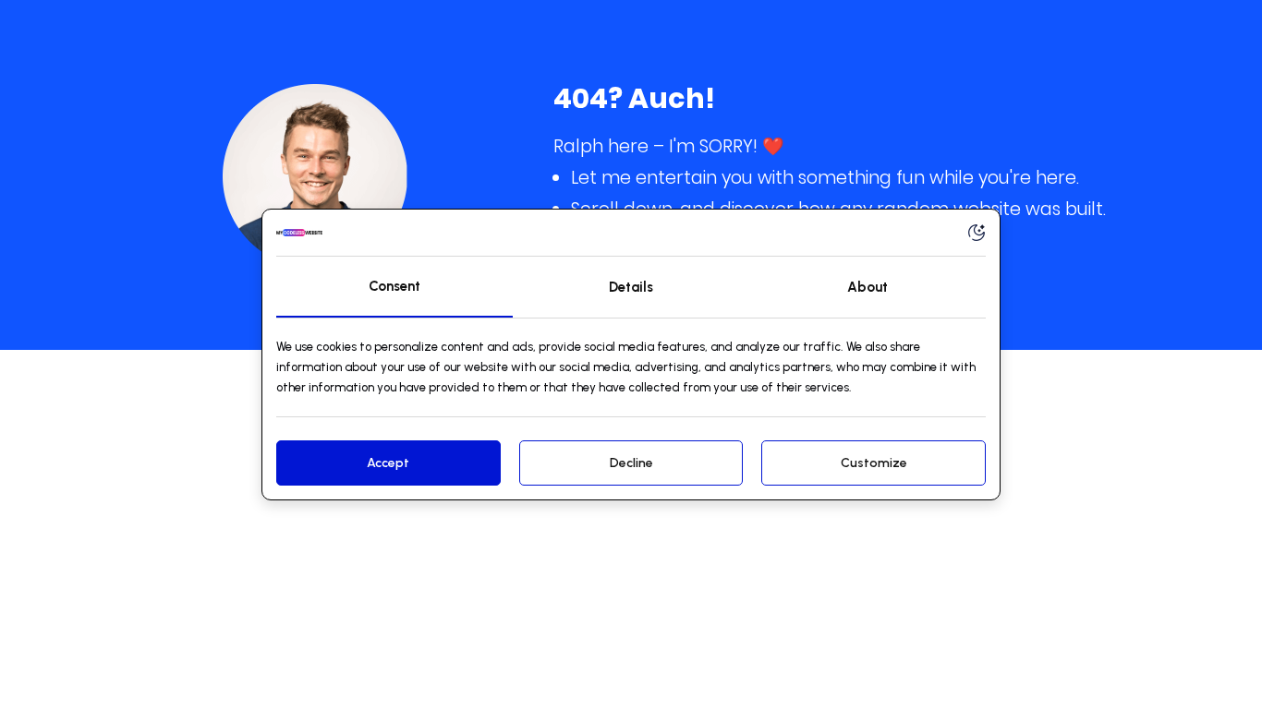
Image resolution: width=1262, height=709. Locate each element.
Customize (874, 463)
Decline (631, 463)
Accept (388, 463)
